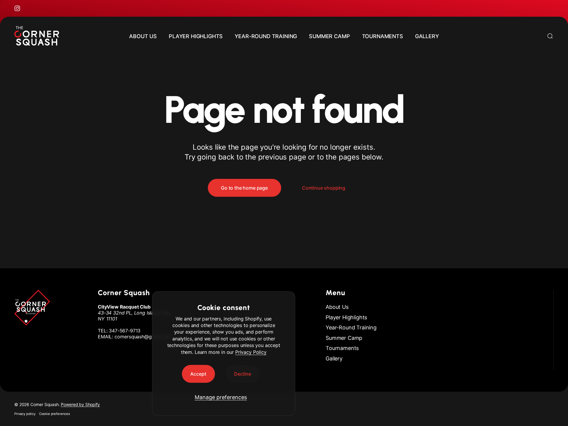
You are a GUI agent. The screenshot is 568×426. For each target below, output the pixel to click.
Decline (242, 374)
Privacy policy (24, 414)
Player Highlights (346, 317)
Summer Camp (344, 338)
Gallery (334, 358)
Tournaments (342, 348)
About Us (337, 307)
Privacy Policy (251, 352)
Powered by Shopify (80, 404)
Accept (198, 374)
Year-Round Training (351, 327)
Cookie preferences (54, 414)
